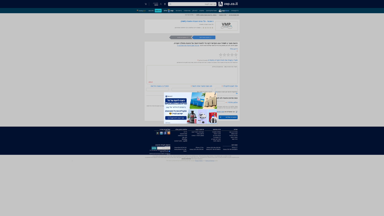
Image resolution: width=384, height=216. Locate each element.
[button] (215, 93)
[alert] (192, 108)
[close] (215, 93)
